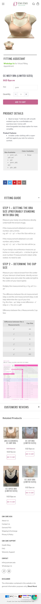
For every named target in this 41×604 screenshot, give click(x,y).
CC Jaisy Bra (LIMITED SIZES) (30, 480)
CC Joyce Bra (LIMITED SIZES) (11, 490)
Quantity (7, 94)
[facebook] (5, 182)
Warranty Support (8, 552)
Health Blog (6, 545)
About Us (5, 521)
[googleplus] (19, 182)
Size (4, 87)
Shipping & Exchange (9, 531)
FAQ (3, 549)
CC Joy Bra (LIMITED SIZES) (30, 442)
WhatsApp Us (7, 566)
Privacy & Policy (7, 534)
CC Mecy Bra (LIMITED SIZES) (18, 75)
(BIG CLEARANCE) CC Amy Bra (11, 442)
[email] (24, 182)
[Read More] (32, 586)
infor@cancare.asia (8, 562)
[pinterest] (15, 182)
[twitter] (10, 182)
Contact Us (6, 524)
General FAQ (6, 528)
